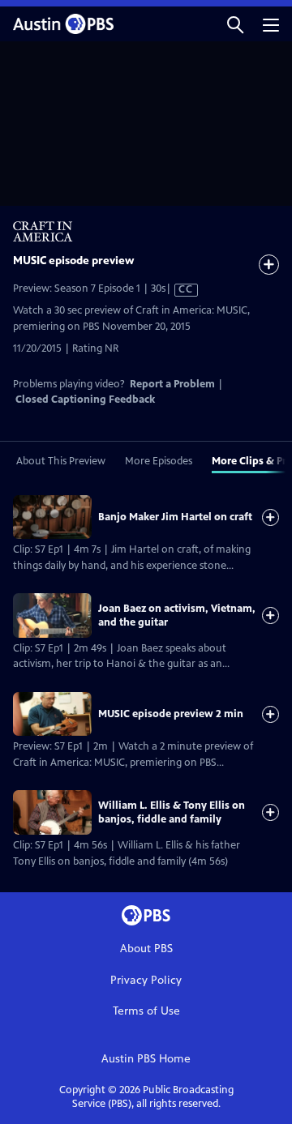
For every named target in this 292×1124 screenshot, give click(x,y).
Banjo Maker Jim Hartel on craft (175, 517)
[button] (235, 23)
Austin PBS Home (146, 1059)
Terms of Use (146, 1011)
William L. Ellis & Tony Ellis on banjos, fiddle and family (171, 812)
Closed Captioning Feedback (85, 399)
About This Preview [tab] (60, 461)
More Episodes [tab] (158, 461)
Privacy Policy (146, 980)
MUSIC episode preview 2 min (170, 713)
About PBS (146, 948)
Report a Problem (172, 384)
